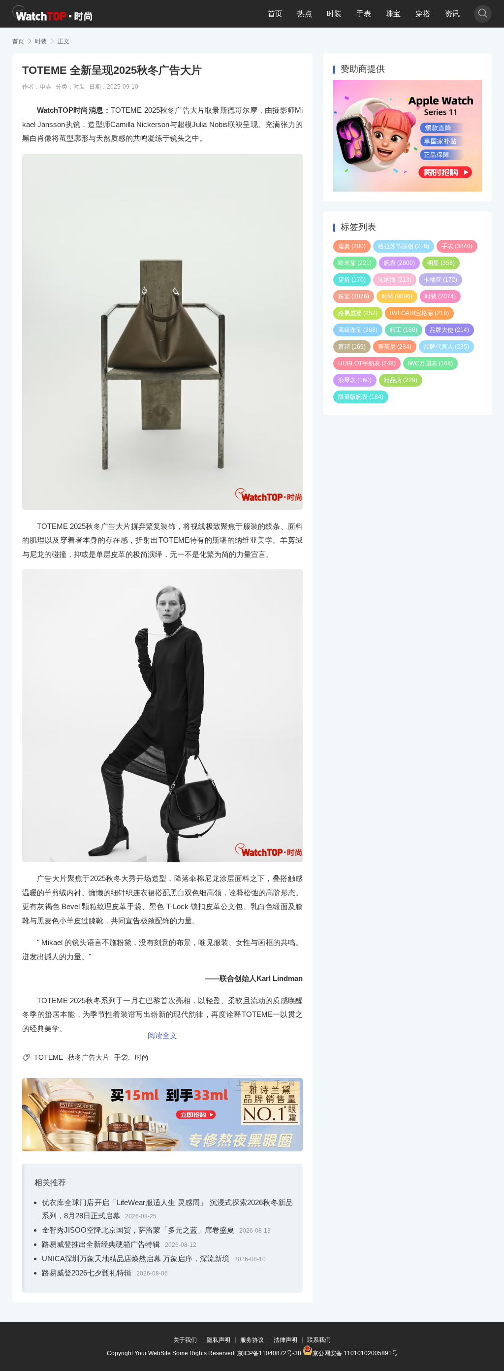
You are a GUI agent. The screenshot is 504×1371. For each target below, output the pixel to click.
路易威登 (358, 313)
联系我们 (319, 1340)
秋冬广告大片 (88, 1057)
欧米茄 (355, 263)
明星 (441, 263)
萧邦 (352, 346)
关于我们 (185, 1340)
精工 (403, 329)
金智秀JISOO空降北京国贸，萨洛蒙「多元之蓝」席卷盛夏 (138, 1230)
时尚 (142, 1057)
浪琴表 (355, 380)
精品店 (400, 380)
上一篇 (246, 1083)
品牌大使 (449, 329)
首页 (275, 13)
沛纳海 (394, 279)
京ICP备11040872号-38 (269, 1353)
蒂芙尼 (394, 346)
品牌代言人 (446, 346)
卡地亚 (440, 279)
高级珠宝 (358, 329)
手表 (363, 13)
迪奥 (352, 246)
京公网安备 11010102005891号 (355, 1352)
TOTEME (48, 1057)
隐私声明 (218, 1340)
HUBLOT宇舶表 (367, 363)
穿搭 (422, 13)
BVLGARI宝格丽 (419, 313)
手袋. (122, 1057)
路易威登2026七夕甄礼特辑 (86, 1273)
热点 (304, 13)
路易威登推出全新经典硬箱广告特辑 (101, 1244)
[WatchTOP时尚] (52, 14)
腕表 (399, 263)
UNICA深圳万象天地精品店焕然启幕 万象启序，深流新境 (135, 1258)
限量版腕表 (360, 396)
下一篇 (284, 1083)
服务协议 (252, 1340)
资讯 (452, 13)
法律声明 (285, 1340)
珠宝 (393, 13)
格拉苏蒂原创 (403, 246)
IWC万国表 (430, 363)
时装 (334, 13)
